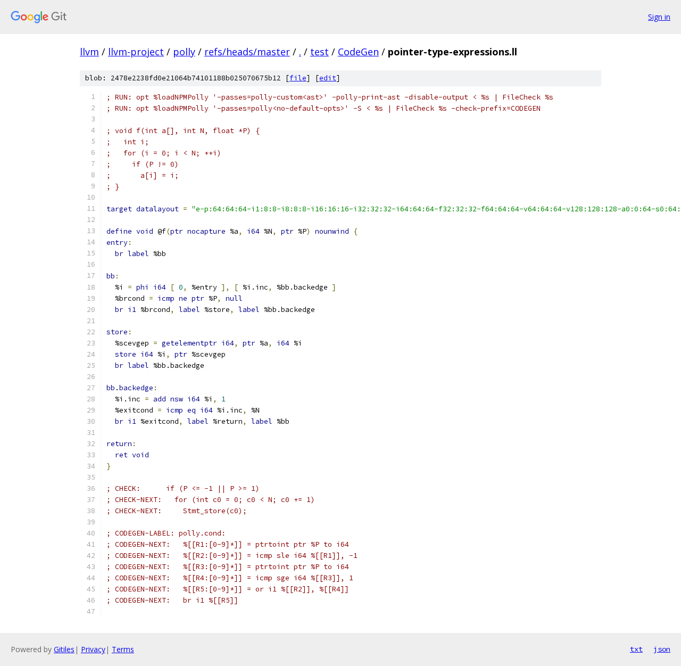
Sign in (659, 17)
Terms (123, 649)
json (661, 649)
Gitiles (64, 649)
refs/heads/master (247, 51)
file (297, 78)
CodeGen (358, 51)
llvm (89, 51)
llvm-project (136, 51)
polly (184, 51)
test (319, 51)
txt (636, 649)
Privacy (93, 649)
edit (327, 78)
